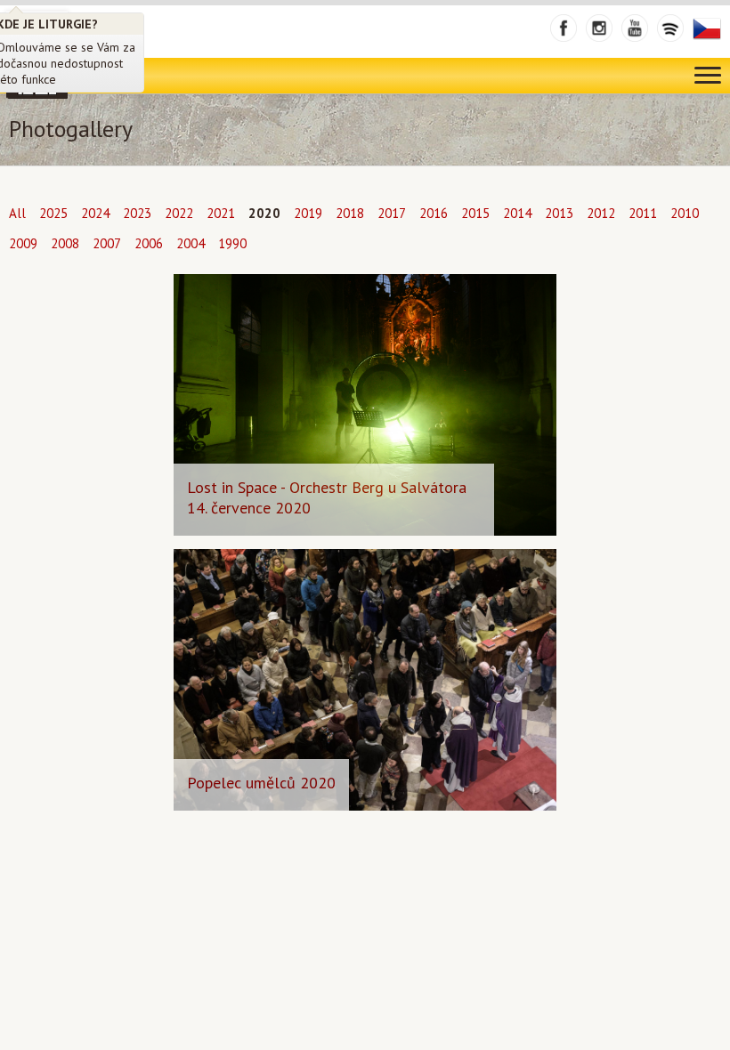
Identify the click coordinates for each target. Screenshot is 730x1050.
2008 (65, 243)
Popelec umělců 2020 (261, 782)
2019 (308, 213)
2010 (684, 213)
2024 (95, 213)
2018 (350, 213)
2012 (601, 213)
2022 (179, 213)
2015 (475, 213)
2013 (559, 213)
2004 (190, 243)
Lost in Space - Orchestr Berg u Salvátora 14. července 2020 (326, 497)
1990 (232, 243)
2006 (148, 243)
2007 (107, 243)
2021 (221, 213)
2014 (517, 213)
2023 (137, 213)
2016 (433, 213)
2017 (391, 213)
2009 (23, 243)
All (17, 213)
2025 (53, 213)
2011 (643, 213)
